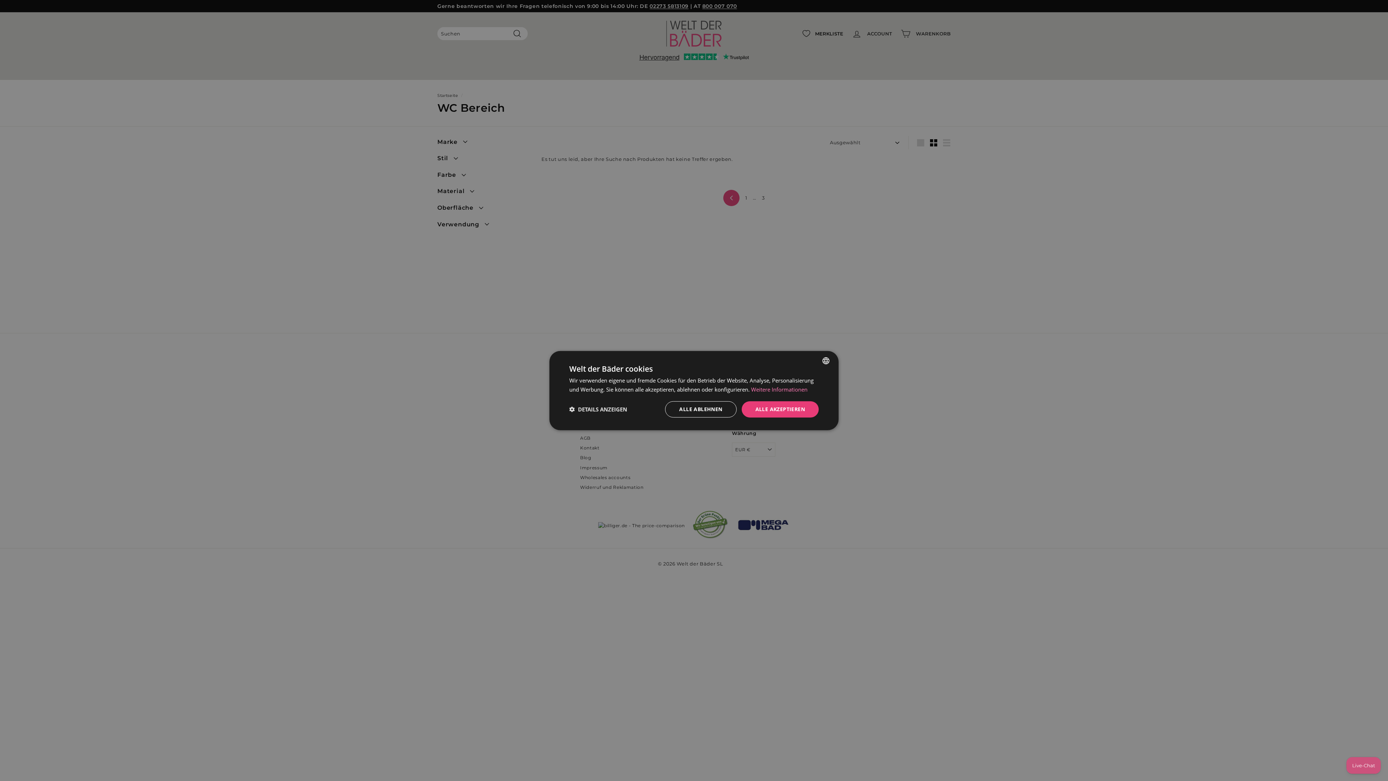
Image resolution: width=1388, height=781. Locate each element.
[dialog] (694, 390)
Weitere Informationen (779, 389)
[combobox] (826, 360)
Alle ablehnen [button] (700, 409)
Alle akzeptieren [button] (780, 409)
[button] (598, 409)
